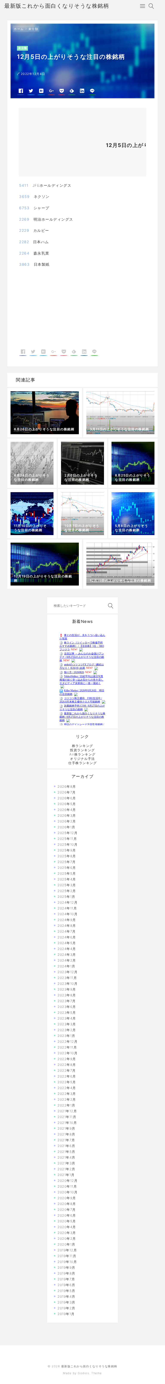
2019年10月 (67, 1262)
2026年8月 (67, 787)
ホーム (19, 29)
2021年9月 (66, 1128)
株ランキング (82, 746)
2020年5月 (67, 1221)
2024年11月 (67, 908)
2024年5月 (67, 943)
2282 (24, 242)
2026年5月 (67, 804)
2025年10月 (68, 844)
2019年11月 (67, 1256)
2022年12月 (68, 1042)
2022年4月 (67, 1088)
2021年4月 (66, 1157)
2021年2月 (66, 1169)
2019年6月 (66, 1285)
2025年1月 (66, 897)
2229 (24, 230)
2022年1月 (66, 1105)
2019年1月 (66, 1314)
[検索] (109, 606)
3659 (24, 196)
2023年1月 (66, 1036)
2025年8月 (67, 856)
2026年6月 (67, 798)
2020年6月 (67, 1215)
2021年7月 (66, 1140)
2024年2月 (67, 960)
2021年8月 (66, 1134)
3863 (24, 264)
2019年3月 (66, 1302)
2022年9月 (67, 1059)
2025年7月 (67, 862)
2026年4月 (67, 810)
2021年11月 (67, 1117)
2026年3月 (67, 815)
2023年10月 (68, 984)
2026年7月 (67, 792)
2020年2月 (67, 1239)
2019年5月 (66, 1291)
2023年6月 (67, 1007)
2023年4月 (67, 1018)
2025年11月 (67, 839)
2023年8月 (67, 995)
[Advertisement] (60, 144)
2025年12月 (68, 833)
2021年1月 (66, 1175)
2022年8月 (67, 1065)
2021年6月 (66, 1146)
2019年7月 (66, 1279)
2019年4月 (66, 1296)
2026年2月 (67, 821)
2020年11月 (67, 1186)
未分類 (33, 29)
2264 (24, 253)
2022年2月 (67, 1099)
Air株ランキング (82, 754)
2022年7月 (67, 1070)
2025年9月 (67, 850)
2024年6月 (67, 937)
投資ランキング (82, 750)
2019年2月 (66, 1308)
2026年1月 (66, 827)
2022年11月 (67, 1047)
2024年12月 (68, 902)
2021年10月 (67, 1123)
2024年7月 (67, 931)
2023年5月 (67, 1013)
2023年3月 (67, 1024)
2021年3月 (66, 1163)
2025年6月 (67, 868)
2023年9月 (67, 989)
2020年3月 (67, 1233)
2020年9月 (67, 1198)
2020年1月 (66, 1244)
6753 (24, 208)
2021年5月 (66, 1152)
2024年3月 (67, 955)
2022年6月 (67, 1076)
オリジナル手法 (82, 759)
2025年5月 (67, 873)
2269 (24, 219)
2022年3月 (67, 1094)
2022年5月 (67, 1082)
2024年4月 (67, 949)
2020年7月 (67, 1210)
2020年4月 (67, 1227)
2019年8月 (66, 1273)
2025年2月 (67, 891)
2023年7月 (67, 1001)
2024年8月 (67, 926)
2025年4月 (67, 879)
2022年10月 (68, 1053)
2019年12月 (67, 1250)
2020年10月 (68, 1192)
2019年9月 (66, 1268)
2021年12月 (67, 1111)
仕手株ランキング (82, 763)
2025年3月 (67, 885)
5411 (23, 185)
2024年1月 (66, 966)
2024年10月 (68, 914)
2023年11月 (67, 978)
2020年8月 (67, 1204)
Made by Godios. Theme (82, 1373)
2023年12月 (68, 972)
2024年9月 (67, 920)
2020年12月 (68, 1181)
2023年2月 (67, 1030)
